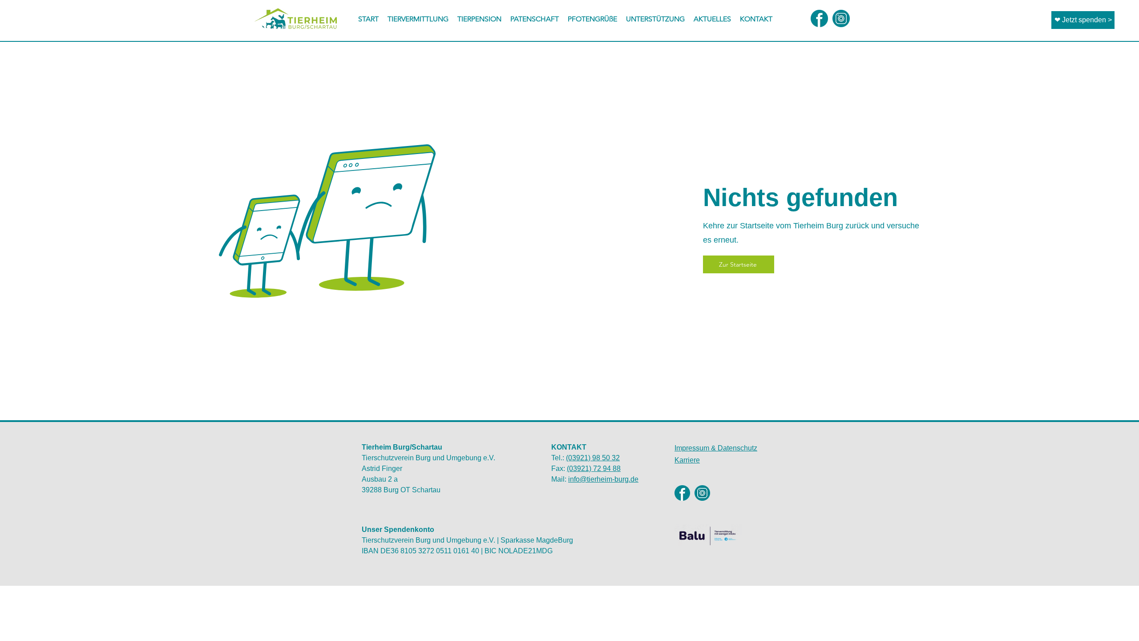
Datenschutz (716, 448)
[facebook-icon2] (819, 18)
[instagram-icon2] (841, 18)
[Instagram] (702, 493)
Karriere (687, 460)
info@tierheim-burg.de (603, 479)
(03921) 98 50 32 (593, 458)
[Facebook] (682, 493)
